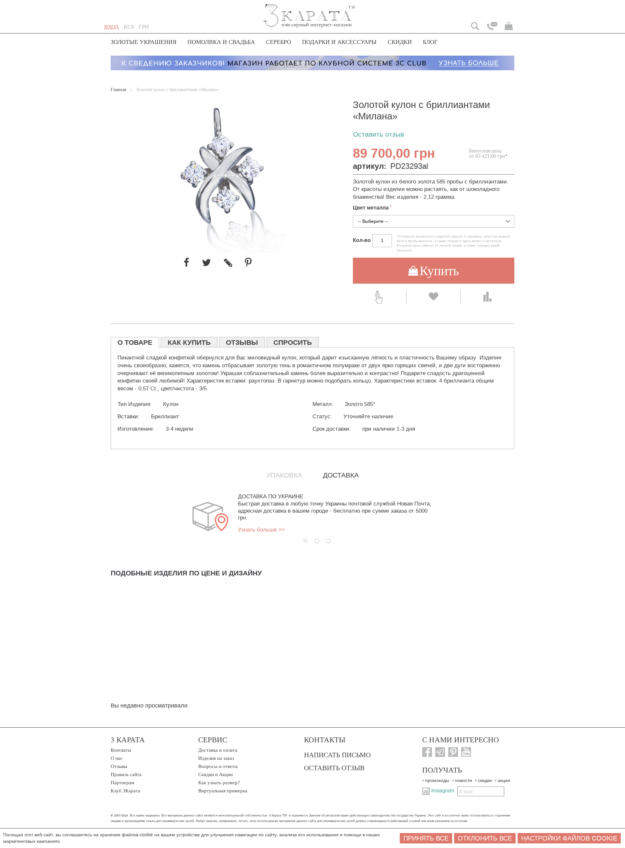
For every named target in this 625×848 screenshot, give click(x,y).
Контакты (121, 750)
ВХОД (111, 27)
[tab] (135, 342)
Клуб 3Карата (125, 790)
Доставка (341, 475)
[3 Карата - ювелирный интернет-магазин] (309, 11)
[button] (129, 27)
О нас (117, 758)
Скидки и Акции (215, 774)
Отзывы (119, 766)
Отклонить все (485, 838)
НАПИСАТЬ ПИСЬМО (337, 754)
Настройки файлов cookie (569, 838)
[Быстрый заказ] (379, 297)
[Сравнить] (487, 297)
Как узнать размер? (219, 782)
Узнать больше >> (261, 529)
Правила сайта (126, 774)
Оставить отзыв (378, 134)
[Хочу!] (433, 297)
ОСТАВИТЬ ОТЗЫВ (334, 767)
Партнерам (122, 782)
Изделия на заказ (216, 758)
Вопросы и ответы (218, 766)
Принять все (426, 838)
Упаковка (284, 475)
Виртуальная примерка (222, 790)
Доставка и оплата (217, 750)
